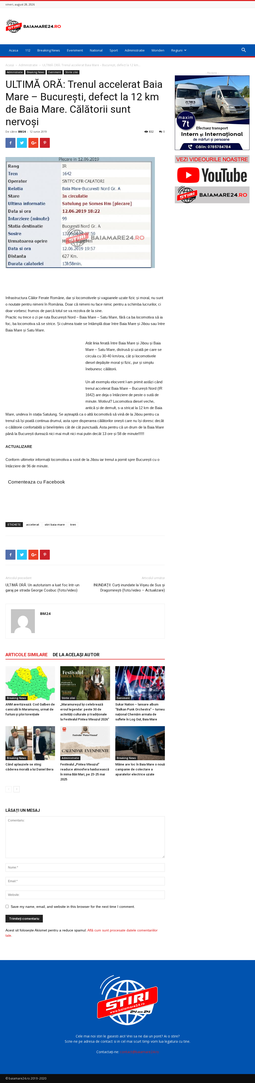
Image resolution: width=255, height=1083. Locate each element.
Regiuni (177, 50)
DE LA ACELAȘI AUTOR (76, 654)
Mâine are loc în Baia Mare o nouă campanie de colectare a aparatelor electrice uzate (140, 769)
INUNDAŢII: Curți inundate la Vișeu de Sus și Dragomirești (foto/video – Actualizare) (129, 588)
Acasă (9, 65)
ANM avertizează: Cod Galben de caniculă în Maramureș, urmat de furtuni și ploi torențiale (30, 709)
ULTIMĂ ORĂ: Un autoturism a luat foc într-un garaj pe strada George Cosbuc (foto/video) (42, 588)
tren (73, 524)
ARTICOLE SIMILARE (26, 654)
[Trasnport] (212, 112)
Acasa (13, 50)
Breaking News (48, 50)
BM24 (22, 131)
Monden (158, 50)
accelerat (32, 524)
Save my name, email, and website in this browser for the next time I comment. (73, 907)
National (96, 50)
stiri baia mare (55, 524)
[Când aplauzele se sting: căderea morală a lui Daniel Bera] (30, 743)
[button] (244, 50)
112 (27, 50)
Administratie (135, 50)
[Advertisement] (159, 26)
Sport (114, 50)
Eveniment (75, 50)
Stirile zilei (71, 72)
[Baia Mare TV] (212, 179)
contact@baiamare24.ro (139, 1051)
